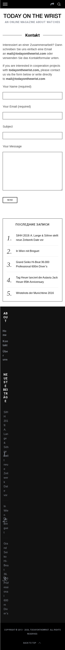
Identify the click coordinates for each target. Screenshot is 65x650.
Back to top (29, 643)
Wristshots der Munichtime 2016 (35, 293)
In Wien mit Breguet (27, 251)
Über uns (5, 355)
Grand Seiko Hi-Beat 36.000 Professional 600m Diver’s (6, 578)
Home (4, 333)
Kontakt (5, 343)
